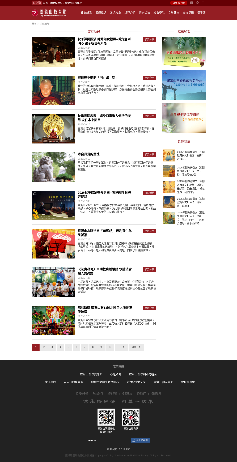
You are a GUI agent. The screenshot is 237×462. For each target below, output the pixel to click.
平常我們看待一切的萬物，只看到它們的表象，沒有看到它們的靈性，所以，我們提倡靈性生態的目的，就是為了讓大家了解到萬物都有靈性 (117, 166)
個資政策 (156, 393)
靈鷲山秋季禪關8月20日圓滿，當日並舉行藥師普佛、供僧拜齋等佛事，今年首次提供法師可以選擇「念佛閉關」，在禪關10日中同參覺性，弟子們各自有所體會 (116, 55)
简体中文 (199, 4)
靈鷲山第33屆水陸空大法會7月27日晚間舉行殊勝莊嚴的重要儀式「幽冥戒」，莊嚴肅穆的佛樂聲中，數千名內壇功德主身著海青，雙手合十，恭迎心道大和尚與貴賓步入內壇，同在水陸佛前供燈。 (116, 247)
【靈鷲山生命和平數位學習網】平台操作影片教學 (183, 117)
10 (110, 347)
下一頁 (121, 347)
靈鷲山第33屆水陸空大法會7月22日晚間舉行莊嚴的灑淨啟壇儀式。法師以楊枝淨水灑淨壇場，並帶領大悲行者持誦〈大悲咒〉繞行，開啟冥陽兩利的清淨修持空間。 (117, 323)
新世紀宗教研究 (136, 382)
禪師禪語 (100, 12)
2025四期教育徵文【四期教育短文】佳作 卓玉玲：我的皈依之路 (191, 171)
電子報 (201, 12)
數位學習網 (188, 382)
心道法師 (115, 374)
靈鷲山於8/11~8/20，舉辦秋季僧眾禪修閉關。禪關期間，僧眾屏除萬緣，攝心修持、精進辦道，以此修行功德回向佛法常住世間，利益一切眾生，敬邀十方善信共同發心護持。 (117, 208)
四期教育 (115, 12)
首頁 (34, 23)
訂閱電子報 (179, 3)
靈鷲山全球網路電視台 (143, 374)
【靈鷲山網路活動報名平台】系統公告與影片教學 (183, 84)
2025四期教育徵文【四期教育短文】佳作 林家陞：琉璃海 (191, 202)
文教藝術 (173, 12)
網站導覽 (112, 393)
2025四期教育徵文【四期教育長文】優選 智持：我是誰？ (191, 155)
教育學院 (159, 12)
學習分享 (149, 39)
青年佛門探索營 (73, 382)
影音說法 (144, 12)
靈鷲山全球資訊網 (91, 374)
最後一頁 (136, 347)
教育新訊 (86, 12)
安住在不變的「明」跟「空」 (98, 77)
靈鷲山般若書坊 (163, 382)
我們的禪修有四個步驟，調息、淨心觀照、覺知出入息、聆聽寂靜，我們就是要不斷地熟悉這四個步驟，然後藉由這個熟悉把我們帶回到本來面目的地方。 (117, 89)
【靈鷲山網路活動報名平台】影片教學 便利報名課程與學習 (183, 51)
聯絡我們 (98, 393)
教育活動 (149, 193)
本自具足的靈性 (89, 154)
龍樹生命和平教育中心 (105, 382)
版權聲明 (141, 393)
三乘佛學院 (49, 382)
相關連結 (127, 393)
